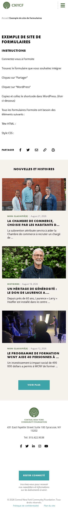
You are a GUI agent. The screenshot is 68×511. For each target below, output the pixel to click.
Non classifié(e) (17, 216)
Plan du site (49, 505)
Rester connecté (34, 475)
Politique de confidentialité (26, 505)
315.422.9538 (36, 437)
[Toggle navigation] (63, 5)
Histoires (13, 284)
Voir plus (34, 384)
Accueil (5, 18)
